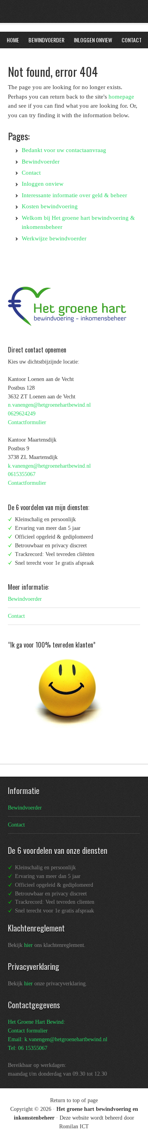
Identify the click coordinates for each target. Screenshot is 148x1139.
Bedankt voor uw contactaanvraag (64, 150)
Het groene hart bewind (59, 14)
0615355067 (22, 474)
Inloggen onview (43, 184)
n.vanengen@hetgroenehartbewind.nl (49, 405)
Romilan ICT (74, 1126)
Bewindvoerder (41, 161)
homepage (121, 96)
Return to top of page (74, 1100)
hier (28, 945)
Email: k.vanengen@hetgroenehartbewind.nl (57, 1039)
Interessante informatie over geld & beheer (74, 195)
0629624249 (22, 414)
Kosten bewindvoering (50, 206)
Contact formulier (28, 1031)
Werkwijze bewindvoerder (54, 238)
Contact (31, 173)
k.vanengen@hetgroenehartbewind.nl (49, 466)
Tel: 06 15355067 (27, 1048)
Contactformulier (27, 422)
